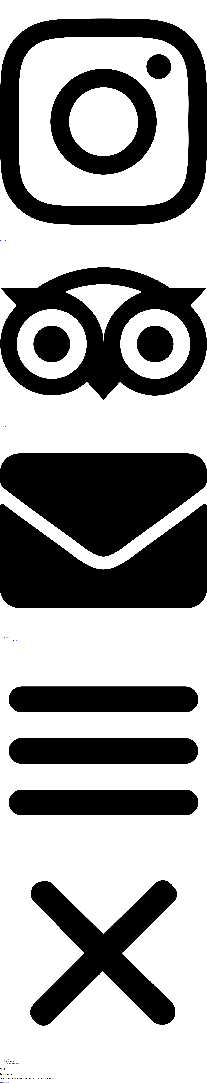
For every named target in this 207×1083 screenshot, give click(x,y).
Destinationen (9, 639)
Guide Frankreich (15, 641)
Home (6, 637)
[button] (103, 850)
